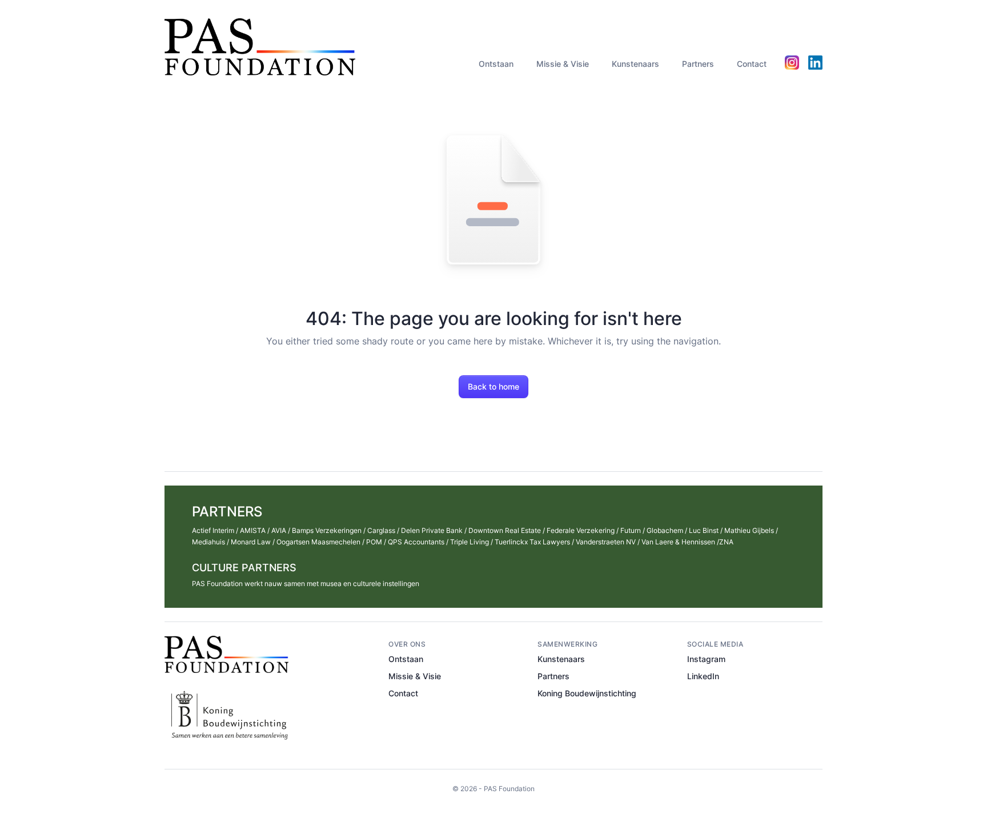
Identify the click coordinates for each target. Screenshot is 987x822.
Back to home (493, 386)
